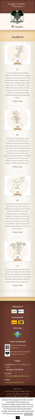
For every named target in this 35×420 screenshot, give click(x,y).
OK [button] (18, 417)
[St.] (17, 120)
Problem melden (23, 396)
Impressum (10, 396)
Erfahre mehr (17, 101)
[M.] (17, 186)
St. (17, 135)
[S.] (17, 251)
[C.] (17, 55)
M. (17, 200)
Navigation (19, 26)
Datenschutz (22, 394)
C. (17, 69)
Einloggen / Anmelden (16, 4)
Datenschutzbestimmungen (15, 413)
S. (17, 266)
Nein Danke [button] (28, 414)
